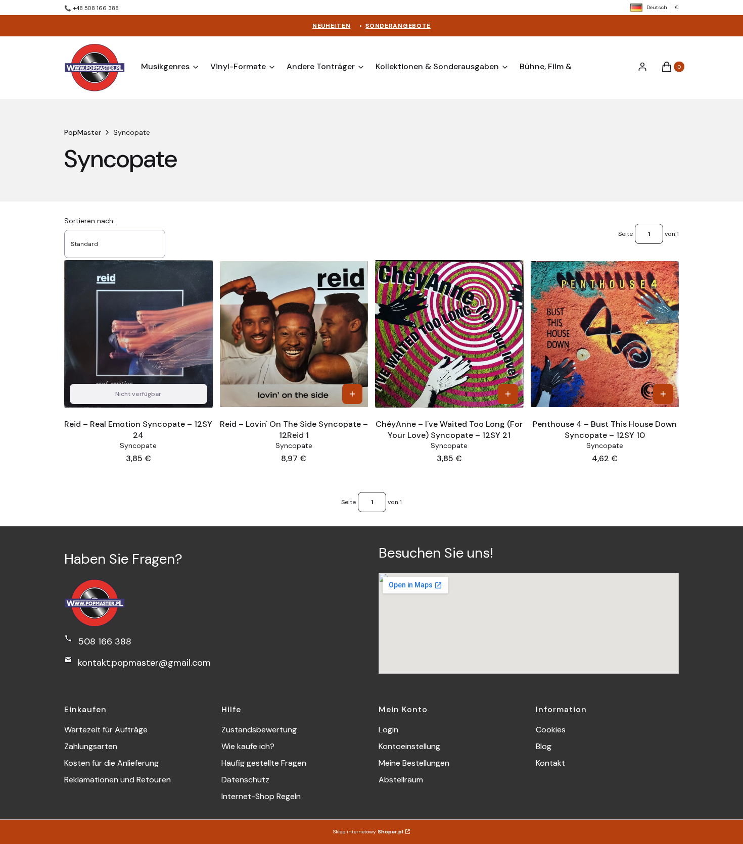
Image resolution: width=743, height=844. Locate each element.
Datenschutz (245, 779)
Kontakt (550, 763)
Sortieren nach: (89, 220)
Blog (543, 746)
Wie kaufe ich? (247, 746)
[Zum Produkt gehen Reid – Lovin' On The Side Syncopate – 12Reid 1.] (294, 334)
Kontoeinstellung (409, 746)
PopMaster (82, 132)
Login (388, 729)
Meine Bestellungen (414, 763)
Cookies (551, 729)
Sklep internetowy (368, 831)
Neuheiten (331, 26)
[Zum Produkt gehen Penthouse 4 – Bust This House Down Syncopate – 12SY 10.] (605, 334)
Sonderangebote (398, 26)
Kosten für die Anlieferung (111, 763)
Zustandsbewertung (259, 729)
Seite (625, 234)
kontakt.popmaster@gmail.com (144, 663)
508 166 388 (104, 641)
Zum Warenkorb (352, 394)
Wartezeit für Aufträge (106, 729)
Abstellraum (401, 779)
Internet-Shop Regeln (261, 796)
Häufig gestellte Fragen (263, 763)
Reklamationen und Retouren (117, 779)
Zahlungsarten (90, 746)
